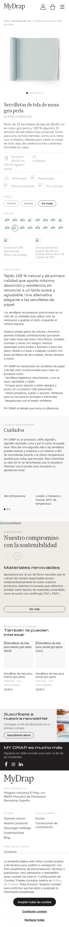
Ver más (34, 609)
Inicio (7, 20)
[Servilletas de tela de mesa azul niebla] (22, 220)
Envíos (40, 818)
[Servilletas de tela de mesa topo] (45, 228)
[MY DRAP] (14, 6)
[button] (4, 509)
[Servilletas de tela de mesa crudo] (45, 220)
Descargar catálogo (17, 828)
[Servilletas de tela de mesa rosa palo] (37, 228)
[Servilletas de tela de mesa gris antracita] (7, 228)
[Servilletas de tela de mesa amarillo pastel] (7, 220)
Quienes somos (14, 818)
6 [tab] (39, 93)
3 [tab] (32, 93)
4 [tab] (34, 93)
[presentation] (8, 556)
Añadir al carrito (19, 665)
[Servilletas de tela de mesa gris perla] (15, 228)
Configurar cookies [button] (34, 911)
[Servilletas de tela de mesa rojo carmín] (30, 228)
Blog (7, 837)
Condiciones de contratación (46, 825)
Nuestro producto (16, 823)
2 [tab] (29, 93)
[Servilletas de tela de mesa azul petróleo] (30, 220)
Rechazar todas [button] (34, 920)
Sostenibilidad (14, 833)
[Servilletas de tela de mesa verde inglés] (61, 228)
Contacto (10, 851)
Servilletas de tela (21, 20)
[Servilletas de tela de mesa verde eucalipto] (53, 228)
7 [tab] (42, 93)
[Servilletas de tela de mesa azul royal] (37, 220)
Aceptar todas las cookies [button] (34, 902)
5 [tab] (37, 93)
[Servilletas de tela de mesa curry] (53, 220)
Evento (28, 203)
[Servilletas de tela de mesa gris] (61, 220)
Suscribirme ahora (18, 735)
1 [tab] (27, 93)
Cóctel (11, 203)
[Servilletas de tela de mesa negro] (22, 228)
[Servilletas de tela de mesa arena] (15, 220)
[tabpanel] (34, 58)
